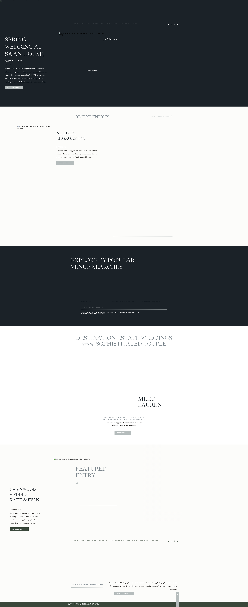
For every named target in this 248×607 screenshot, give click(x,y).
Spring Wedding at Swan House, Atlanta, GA (25, 50)
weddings (110, 312)
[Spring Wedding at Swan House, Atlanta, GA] (20, 87)
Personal (135, 312)
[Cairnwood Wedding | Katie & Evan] (80, 493)
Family (128, 312)
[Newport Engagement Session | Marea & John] (33, 147)
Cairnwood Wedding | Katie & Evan (24, 494)
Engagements (61, 147)
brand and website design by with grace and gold (83, 605)
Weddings (8, 65)
